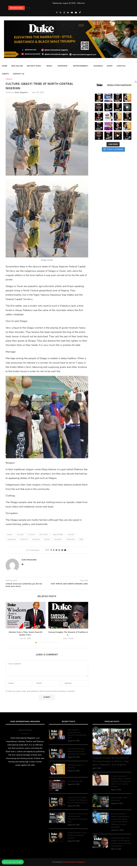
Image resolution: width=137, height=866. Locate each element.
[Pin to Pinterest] (56, 550)
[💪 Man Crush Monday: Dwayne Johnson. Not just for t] (127, 126)
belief (9, 535)
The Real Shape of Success (76, 766)
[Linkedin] (68, 12)
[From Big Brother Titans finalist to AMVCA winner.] (108, 107)
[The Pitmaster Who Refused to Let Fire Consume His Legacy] (57, 752)
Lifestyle (121, 66)
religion (58, 540)
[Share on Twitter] (54, 550)
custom (31, 535)
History (71, 535)
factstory (43, 535)
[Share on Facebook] (51, 550)
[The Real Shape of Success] (57, 769)
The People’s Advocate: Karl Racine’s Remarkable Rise (77, 734)
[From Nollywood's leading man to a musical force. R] (99, 117)
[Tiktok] (80, 12)
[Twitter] (60, 12)
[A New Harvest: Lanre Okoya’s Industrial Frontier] (57, 836)
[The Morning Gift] (57, 785)
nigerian (36, 540)
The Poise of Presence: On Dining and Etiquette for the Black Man (78, 818)
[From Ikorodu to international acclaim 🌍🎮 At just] (108, 136)
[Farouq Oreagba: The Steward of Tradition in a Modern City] (68, 615)
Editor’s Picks (34, 66)
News (49, 66)
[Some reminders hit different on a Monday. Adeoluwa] (118, 117)
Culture (20, 535)
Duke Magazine (21, 92)
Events (5, 74)
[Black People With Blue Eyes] (100, 801)
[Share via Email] (65, 550)
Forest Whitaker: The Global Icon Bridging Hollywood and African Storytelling (121, 842)
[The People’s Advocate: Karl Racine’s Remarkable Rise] (57, 734)
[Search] (135, 82)
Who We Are (17, 66)
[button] (27, 8)
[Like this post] (48, 550)
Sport (110, 66)
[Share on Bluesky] (62, 550)
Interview (62, 66)
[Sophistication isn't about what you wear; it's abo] (99, 136)
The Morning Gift (75, 781)
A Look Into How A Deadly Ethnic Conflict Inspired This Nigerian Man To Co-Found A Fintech (121, 781)
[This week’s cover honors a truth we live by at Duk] (127, 98)
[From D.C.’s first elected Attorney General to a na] (99, 98)
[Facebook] (56, 12)
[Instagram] (64, 12)
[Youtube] (72, 12)
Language (11, 540)
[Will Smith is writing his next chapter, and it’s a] (118, 126)
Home (4, 66)
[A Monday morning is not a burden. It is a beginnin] (99, 107)
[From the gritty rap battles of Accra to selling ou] (99, 126)
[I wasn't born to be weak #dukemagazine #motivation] (127, 107)
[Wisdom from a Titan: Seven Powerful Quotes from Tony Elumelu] (26, 615)
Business (98, 66)
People (47, 540)
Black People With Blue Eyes (119, 798)
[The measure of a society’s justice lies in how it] (127, 117)
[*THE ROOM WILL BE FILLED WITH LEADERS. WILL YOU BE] (108, 117)
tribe (81, 540)
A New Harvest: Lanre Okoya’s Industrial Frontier (77, 835)
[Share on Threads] (59, 550)
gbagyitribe (58, 535)
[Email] (76, 12)
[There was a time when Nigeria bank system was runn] (118, 136)
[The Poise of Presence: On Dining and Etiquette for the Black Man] (57, 817)
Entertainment (80, 66)
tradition (70, 540)
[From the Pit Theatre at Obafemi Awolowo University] (118, 98)
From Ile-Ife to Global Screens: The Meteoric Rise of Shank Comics (78, 800)
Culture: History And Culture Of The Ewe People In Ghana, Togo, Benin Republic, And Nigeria (111, 761)
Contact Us (18, 74)
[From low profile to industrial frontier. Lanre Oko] (118, 107)
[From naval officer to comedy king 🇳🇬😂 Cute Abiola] (127, 136)
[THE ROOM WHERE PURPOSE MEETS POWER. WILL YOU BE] (108, 98)
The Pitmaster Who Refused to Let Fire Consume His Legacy (77, 751)
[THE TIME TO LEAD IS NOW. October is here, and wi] (108, 126)
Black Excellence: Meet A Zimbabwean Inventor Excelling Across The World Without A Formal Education (120, 820)
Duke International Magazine (73, 862)
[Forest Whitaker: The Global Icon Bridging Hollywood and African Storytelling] (100, 842)
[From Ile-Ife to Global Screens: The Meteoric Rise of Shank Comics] (57, 801)
